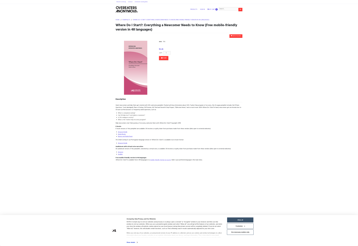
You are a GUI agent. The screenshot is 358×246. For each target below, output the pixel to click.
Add (164, 57)
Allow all (240, 220)
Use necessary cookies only (240, 232)
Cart (213, 9)
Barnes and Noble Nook (125, 136)
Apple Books (122, 134)
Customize (239, 226)
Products (193, 9)
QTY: (160, 53)
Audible (120, 154)
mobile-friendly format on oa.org (160, 160)
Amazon (120, 152)
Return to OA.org (121, 2)
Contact (130, 2)
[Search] (240, 9)
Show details (131, 242)
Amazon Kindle (122, 132)
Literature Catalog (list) (141, 2)
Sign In (202, 9)
